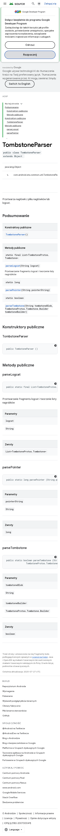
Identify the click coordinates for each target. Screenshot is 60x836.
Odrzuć (30, 45)
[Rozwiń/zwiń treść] (21, 104)
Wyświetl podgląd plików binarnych (19, 701)
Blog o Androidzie (11, 738)
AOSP (5, 96)
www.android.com (11, 787)
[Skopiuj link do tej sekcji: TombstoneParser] (31, 336)
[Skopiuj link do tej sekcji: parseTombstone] (30, 548)
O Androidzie (9, 813)
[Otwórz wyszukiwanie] (33, 3)
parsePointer (13, 290)
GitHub (5, 715)
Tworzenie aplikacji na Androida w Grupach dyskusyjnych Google (23, 754)
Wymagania (8, 691)
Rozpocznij (30, 54)
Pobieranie (7, 696)
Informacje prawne (44, 813)
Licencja (8, 818)
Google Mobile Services (13, 792)
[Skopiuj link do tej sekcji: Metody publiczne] (37, 365)
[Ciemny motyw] (55, 345)
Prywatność (21, 818)
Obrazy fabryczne (11, 705)
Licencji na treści (40, 657)
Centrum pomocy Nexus (14, 782)
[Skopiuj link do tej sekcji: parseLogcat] (23, 375)
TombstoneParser (15, 234)
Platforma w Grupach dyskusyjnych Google (23, 748)
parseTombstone (15, 305)
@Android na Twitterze (13, 728)
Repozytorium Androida (14, 686)
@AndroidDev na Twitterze (15, 733)
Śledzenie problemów (13, 802)
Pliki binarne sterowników (14, 710)
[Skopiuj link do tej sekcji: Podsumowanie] (32, 216)
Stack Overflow (10, 797)
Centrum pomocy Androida (15, 773)
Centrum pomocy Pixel (13, 777)
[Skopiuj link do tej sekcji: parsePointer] (24, 467)
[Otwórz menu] (5, 3)
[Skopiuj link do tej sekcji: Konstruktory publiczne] (47, 327)
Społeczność (25, 813)
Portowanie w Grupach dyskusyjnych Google (24, 760)
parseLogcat (13, 265)
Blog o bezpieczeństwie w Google (19, 743)
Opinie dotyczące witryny (43, 818)
